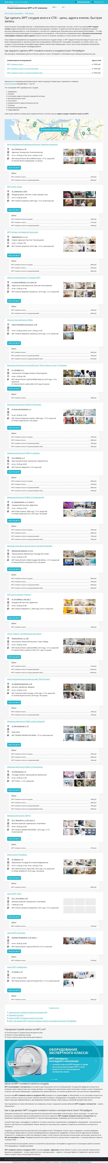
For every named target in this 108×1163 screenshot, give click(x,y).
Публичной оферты (85, 1162)
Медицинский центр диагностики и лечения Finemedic (29, 546)
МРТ (54, 7)
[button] (68, 152)
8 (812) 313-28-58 (83, 2)
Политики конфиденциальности (69, 1162)
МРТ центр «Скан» (14, 187)
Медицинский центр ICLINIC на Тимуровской (25, 497)
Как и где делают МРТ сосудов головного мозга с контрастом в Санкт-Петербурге (42, 1021)
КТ (63, 7)
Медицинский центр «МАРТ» (19, 815)
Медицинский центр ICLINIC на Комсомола (25, 767)
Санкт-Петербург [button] (21, 2)
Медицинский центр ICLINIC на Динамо (23, 453)
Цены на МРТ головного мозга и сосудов (26, 1018)
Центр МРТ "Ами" (14, 894)
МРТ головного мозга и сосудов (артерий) (22, 69)
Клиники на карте (16, 1015)
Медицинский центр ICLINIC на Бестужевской (26, 721)
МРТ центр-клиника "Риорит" (19, 594)
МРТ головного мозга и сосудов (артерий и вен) (25, 73)
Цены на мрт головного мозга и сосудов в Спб (28, 1012)
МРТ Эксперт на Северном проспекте (22, 232)
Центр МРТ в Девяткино (17, 967)
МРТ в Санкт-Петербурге (14, 13)
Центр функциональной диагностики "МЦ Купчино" (28, 679)
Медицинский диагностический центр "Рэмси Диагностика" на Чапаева (37, 365)
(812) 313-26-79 (14, 168)
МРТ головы (29, 13)
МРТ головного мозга (15, 64)
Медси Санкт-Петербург (17, 854)
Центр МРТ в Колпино (16, 933)
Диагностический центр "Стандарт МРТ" (24, 278)
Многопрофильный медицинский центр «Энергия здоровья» (32, 144)
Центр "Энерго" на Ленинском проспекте (24, 634)
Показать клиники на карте (54, 130)
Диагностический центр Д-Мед (20, 320)
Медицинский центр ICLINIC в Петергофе (24, 404)
